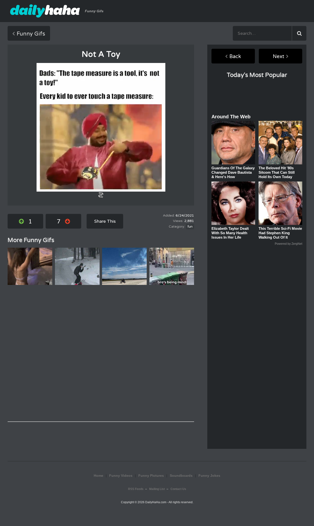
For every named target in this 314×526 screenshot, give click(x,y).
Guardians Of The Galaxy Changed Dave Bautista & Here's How (233, 172)
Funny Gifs (31, 34)
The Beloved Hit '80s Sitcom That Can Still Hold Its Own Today (277, 172)
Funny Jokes (209, 475)
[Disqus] (101, 353)
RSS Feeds (136, 489)
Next (278, 57)
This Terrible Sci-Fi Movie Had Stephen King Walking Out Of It (280, 232)
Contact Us (178, 489)
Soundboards (181, 475)
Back (235, 57)
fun (190, 227)
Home (98, 475)
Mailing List (157, 489)
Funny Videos (120, 475)
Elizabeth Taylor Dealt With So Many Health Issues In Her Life (230, 232)
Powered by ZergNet (288, 243)
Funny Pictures (151, 475)
